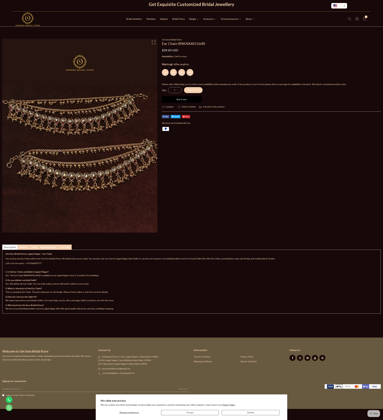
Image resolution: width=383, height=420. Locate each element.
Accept (190, 412)
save (187, 116)
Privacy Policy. (228, 405)
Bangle (193, 19)
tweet (176, 116)
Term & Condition (202, 356)
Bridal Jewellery (134, 19)
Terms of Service (26, 395)
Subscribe (183, 389)
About (249, 19)
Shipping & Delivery (203, 361)
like (166, 116)
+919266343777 (33, 263)
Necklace (150, 19)
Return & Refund (248, 361)
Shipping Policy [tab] (48, 247)
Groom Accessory (230, 19)
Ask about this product (214, 106)
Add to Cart (193, 90)
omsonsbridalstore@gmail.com (116, 368)
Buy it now (182, 99)
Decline (250, 412)
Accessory (208, 19)
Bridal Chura (178, 19)
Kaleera (164, 19)
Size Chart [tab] (65, 247)
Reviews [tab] (23, 247)
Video (34, 247)
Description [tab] (10, 247)
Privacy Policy (247, 356)
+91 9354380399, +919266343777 (118, 373)
